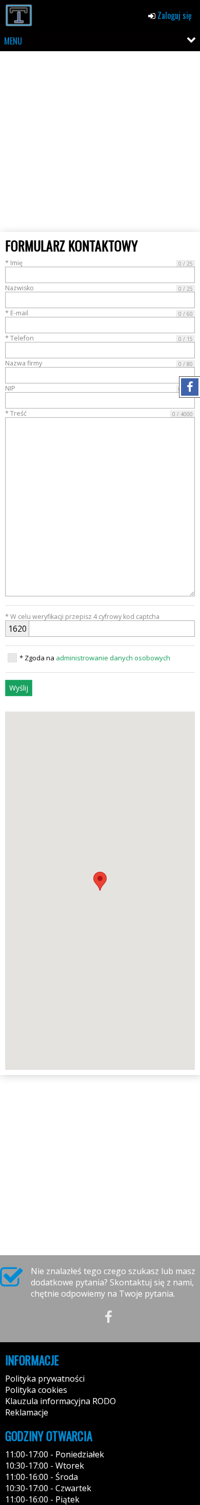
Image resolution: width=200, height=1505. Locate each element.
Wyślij (18, 688)
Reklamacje (26, 1412)
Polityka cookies (36, 1389)
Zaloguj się (173, 15)
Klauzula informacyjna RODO (60, 1401)
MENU (13, 41)
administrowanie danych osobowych (113, 657)
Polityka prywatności (45, 1378)
